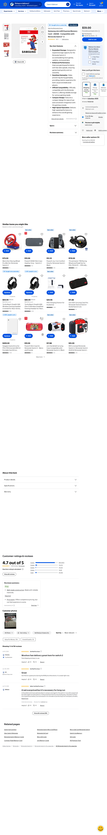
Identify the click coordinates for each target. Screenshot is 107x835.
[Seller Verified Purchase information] (44, 686)
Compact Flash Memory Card (13, 740)
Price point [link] (11, 600)
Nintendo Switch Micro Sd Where (47, 729)
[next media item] (42, 42)
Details (100, 117)
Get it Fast (57, 11)
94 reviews (22, 566)
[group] (58, 39)
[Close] (38, 11)
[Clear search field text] (63, 4)
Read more (25, 698)
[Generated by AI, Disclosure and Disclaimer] (76, 118)
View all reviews (9, 574)
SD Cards (73, 737)
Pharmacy (66, 11)
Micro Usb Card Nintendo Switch (80, 729)
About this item (10, 473)
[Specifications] (75, 485)
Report (42, 662)
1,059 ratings (65, 39)
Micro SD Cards (41, 737)
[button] (78, 4)
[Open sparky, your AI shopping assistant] (100, 828)
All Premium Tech (75, 740)
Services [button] (21, 11)
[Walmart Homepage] (5, 4)
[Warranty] (75, 491)
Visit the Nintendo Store (55, 28)
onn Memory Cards (43, 740)
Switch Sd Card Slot (10, 729)
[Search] (67, 4)
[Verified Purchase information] (41, 651)
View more (39, 357)
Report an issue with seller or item (95, 113)
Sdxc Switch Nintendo (11, 733)
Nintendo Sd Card (42, 733)
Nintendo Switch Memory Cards (14, 737)
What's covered (93, 51)
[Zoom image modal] (42, 37)
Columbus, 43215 (93, 98)
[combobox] (58, 4)
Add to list (89, 130)
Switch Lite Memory (76, 733)
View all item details (57, 119)
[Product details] (75, 479)
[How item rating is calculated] (23, 569)
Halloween (47, 11)
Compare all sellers (89, 142)
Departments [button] (8, 11)
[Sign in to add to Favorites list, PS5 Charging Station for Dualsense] (64, 275)
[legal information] (99, 31)
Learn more (88, 125)
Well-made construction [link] (15, 590)
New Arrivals (77, 11)
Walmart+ (87, 11)
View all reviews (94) (40, 713)
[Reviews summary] (60, 39)
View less (34, 605)
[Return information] (96, 36)
